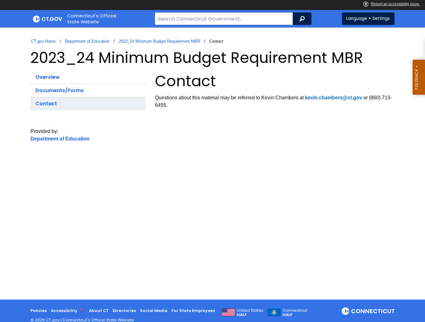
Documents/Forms (59, 90)
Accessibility (64, 310)
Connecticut (295, 312)
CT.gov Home (43, 41)
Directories (124, 310)
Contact (46, 103)
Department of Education (87, 41)
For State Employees (193, 310)
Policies (38, 310)
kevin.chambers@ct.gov (333, 97)
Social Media (153, 310)
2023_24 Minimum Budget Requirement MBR (159, 41)
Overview (47, 77)
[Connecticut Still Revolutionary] (368, 311)
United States (250, 312)
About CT (99, 310)
